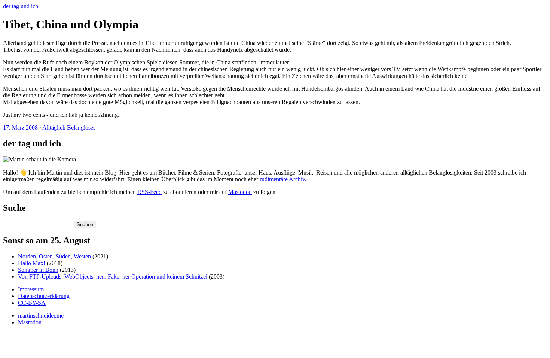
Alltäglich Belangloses (68, 127)
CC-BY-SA (32, 303)
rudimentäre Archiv (282, 179)
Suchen (85, 224)
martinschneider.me (41, 315)
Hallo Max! (31, 263)
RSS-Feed (149, 192)
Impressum (31, 289)
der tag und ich (20, 6)
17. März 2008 (20, 127)
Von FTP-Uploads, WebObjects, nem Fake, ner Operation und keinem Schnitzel (112, 276)
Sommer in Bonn (38, 270)
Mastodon (240, 192)
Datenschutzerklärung (44, 296)
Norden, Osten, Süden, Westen (54, 256)
